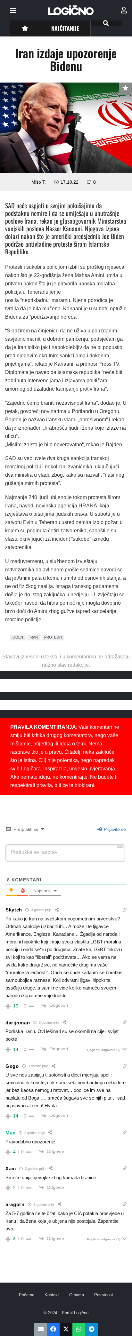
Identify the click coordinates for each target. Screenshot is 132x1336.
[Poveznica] (124, 10)
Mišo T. (38, 182)
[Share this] (53, 1329)
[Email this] (40, 1329)
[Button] (24, 28)
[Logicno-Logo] (70, 10)
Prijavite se (114, 829)
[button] (13, 10)
